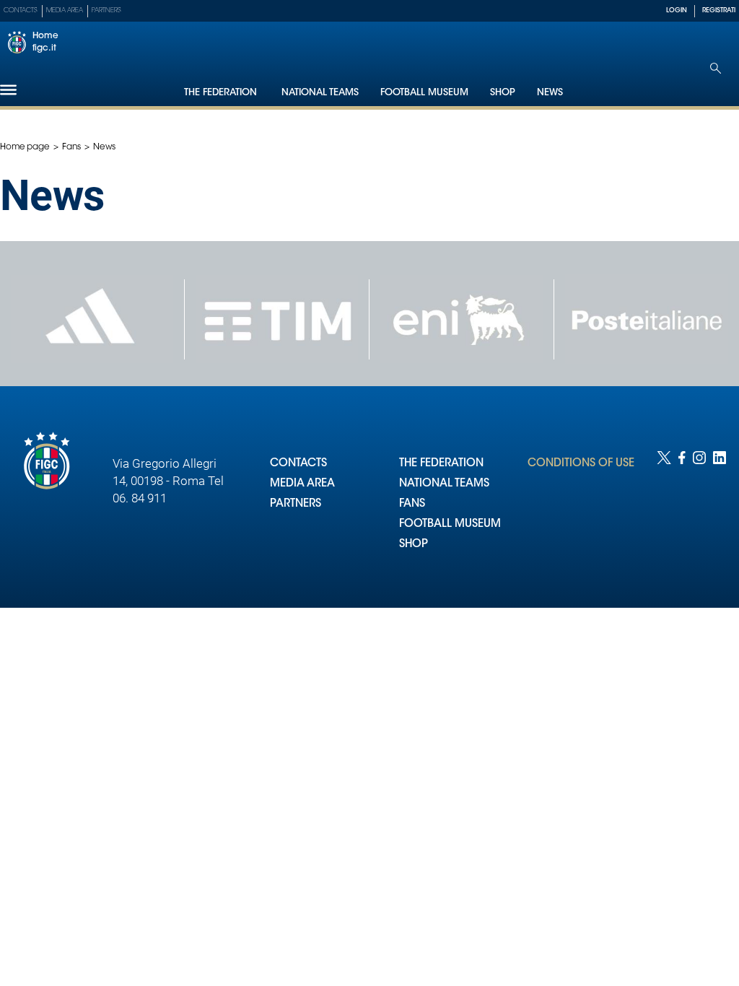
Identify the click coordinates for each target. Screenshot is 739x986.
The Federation (222, 92)
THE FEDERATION (441, 463)
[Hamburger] (8, 90)
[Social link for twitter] (664, 515)
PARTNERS (295, 504)
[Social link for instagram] (699, 515)
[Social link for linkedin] (719, 515)
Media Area (64, 10)
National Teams (320, 92)
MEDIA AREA (302, 484)
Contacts (21, 10)
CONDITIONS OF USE (581, 463)
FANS (412, 504)
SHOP (413, 544)
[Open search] (715, 68)
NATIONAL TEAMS (444, 484)
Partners (106, 10)
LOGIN (676, 10)
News (550, 92)
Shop (502, 92)
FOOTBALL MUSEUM (450, 524)
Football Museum (424, 92)
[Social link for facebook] (682, 515)
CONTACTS (298, 463)
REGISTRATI (718, 10)
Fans (72, 147)
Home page (25, 147)
